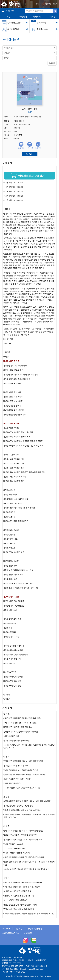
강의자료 (21, 148)
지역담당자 (22, 16)
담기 (30, 154)
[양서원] (10, 4)
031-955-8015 (40, 966)
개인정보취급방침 (34, 928)
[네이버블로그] (33, 940)
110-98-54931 (20, 972)
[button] (29, 47)
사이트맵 (28, 933)
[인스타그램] (25, 940)
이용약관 (18, 928)
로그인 (55, 4)
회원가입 (48, 4)
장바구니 (39, 4)
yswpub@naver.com (35, 969)
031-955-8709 (17, 966)
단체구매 (38, 148)
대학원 (7, 16)
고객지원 (51, 16)
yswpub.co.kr (31, 976)
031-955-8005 (12, 969)
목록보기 (52, 63)
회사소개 (37, 16)
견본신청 (29, 148)
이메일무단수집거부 (10, 933)
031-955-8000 (15, 963)
